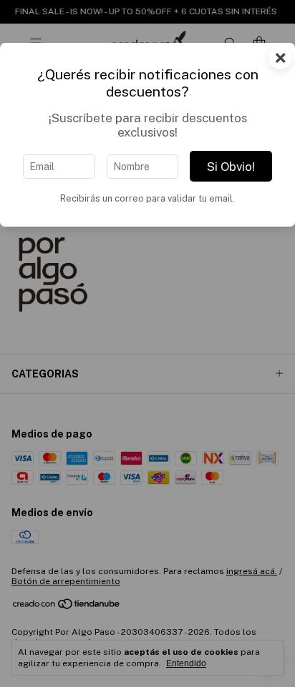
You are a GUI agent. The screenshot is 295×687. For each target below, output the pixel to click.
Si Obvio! (231, 166)
